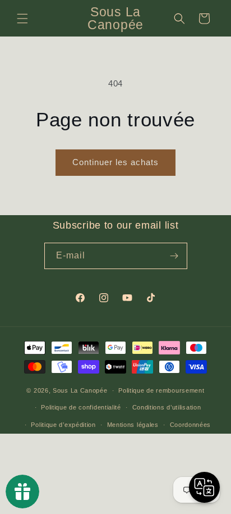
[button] (22, 18)
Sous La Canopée (80, 390)
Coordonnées (190, 424)
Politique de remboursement (161, 390)
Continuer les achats (115, 162)
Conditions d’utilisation (166, 407)
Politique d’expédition (63, 424)
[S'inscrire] (174, 256)
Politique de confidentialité (81, 407)
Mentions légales (133, 424)
